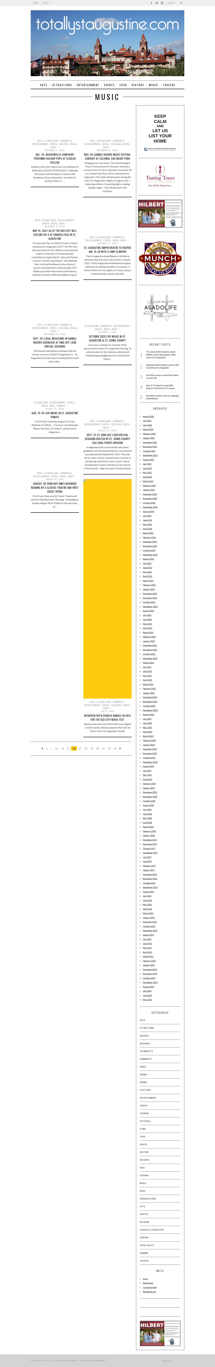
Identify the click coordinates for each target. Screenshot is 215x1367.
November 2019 (150, 753)
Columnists (146, 1051)
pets (142, 1206)
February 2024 (149, 537)
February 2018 (149, 831)
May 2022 (147, 624)
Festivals (116, 143)
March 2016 (148, 913)
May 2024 (147, 524)
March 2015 (148, 956)
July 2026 (147, 421)
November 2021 (150, 650)
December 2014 (150, 969)
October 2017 (149, 848)
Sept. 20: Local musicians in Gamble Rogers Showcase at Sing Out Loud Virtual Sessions (55, 342)
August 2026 (148, 416)
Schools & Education (152, 1229)
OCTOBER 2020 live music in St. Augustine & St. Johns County (107, 338)
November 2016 (150, 879)
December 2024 (150, 494)
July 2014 (147, 991)
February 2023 (149, 585)
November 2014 (150, 974)
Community (66, 140)
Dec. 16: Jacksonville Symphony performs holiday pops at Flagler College (55, 158)
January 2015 (149, 965)
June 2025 (147, 468)
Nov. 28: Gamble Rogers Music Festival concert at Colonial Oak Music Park (107, 156)
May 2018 (147, 818)
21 (103, 748)
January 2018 (149, 835)
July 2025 (147, 464)
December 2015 (150, 922)
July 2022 (147, 615)
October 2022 (149, 602)
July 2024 (147, 516)
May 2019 (147, 775)
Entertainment (88, 85)
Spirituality (147, 1245)
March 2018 (148, 827)
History (138, 85)
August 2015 (148, 935)
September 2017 (150, 853)
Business (145, 1043)
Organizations (148, 1198)
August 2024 (148, 511)
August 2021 (148, 663)
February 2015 (149, 961)
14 (62, 748)
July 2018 (147, 809)
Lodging (144, 1175)
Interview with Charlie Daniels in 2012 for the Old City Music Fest (107, 717)
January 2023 (149, 589)
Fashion (144, 1113)
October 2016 (149, 883)
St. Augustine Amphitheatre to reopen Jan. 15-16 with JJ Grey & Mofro (107, 250)
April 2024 (147, 529)
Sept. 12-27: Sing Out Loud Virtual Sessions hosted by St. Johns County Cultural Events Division (107, 439)
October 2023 (149, 550)
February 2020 (149, 740)
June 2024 (147, 520)
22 (109, 748)
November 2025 (150, 447)
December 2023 (150, 542)
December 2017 (150, 840)
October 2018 (149, 801)
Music (153, 85)
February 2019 (149, 784)
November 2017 (150, 844)
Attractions (62, 85)
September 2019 (150, 762)
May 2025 (147, 472)
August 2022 (148, 611)
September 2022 (150, 606)
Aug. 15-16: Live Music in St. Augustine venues (55, 415)
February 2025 (149, 485)
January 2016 (149, 918)
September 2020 (150, 710)
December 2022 (150, 593)
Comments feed (149, 1287)
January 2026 (149, 438)
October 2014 (149, 978)
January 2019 (149, 788)
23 (114, 748)
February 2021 (149, 688)
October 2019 (149, 758)
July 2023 (147, 563)
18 (85, 748)
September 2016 (150, 887)
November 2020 (150, 701)
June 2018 (147, 814)
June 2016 (147, 900)
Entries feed (148, 1283)
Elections (145, 1090)
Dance (143, 1066)
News (53, 147)
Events (109, 85)
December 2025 (150, 442)
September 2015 (150, 930)
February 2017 (149, 866)
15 (68, 748)
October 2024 (149, 503)
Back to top (167, 1361)
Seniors (144, 1237)
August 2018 (148, 805)
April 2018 (147, 822)
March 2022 (148, 632)
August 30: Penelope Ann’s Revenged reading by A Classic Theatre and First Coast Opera (55, 487)
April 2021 (147, 680)
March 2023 (148, 581)
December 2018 (150, 792)
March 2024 (148, 533)
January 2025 (149, 490)
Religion (144, 1222)
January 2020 (149, 745)
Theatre (169, 85)
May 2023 (147, 572)
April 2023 (147, 576)
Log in (145, 1279)
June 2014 (147, 995)
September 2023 (150, 555)
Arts (43, 85)
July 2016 (147, 896)
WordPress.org (149, 1292)
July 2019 (147, 771)
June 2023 (147, 567)
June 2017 (147, 861)
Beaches (144, 1035)
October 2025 (149, 451)
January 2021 (149, 693)
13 (56, 748)
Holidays (64, 143)
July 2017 (147, 857)
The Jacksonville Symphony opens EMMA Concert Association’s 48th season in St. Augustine (161, 355)
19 (91, 748)
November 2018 (150, 797)
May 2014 (147, 1000)
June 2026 (147, 425)
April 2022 (147, 628)
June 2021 (147, 671)
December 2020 (150, 697)
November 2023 (150, 546)
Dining (143, 1074)
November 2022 (150, 598)
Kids (142, 1167)
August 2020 (148, 714)
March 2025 (148, 481)
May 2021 (147, 676)
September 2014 (150, 982)
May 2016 (147, 904)
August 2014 (148, 987)
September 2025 (150, 455)
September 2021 (150, 658)
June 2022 (147, 619)
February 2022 (149, 637)
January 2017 (149, 870)
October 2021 (149, 654)
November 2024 (150, 498)
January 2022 (149, 641)
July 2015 (147, 939)
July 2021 (147, 667)
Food (123, 85)
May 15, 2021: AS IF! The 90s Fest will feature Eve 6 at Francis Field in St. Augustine (55, 234)
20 (97, 748)
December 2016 (150, 874)
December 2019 (150, 749)
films (143, 1129)
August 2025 (148, 460)
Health (143, 1144)
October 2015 (149, 926)
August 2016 (148, 892)
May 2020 (147, 727)
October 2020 (149, 706)
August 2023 (148, 559)
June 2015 (147, 943)
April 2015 (147, 952)
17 (79, 748)
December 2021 (150, 645)
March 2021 (148, 684)
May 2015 (147, 948)
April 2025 (147, 477)
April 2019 (147, 779)
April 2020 (147, 732)
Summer (61, 405)
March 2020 (148, 736)
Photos (144, 1214)
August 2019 (148, 766)
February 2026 (149, 434)
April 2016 (147, 909)
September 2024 (150, 507)
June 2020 (147, 723)
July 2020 (147, 719)
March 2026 (148, 429)
